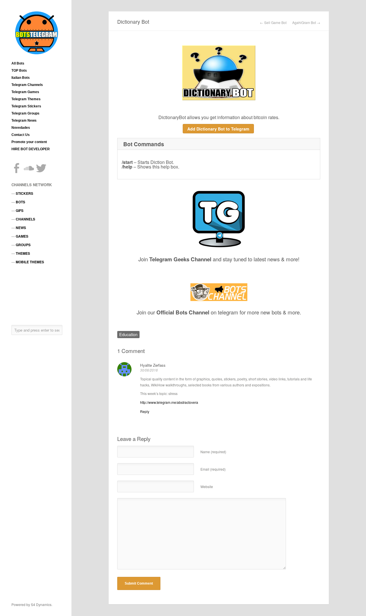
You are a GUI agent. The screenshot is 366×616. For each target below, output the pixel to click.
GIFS (19, 210)
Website (206, 486)
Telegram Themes (26, 99)
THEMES (23, 253)
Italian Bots (20, 78)
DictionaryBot (172, 117)
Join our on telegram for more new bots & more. (219, 312)
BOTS (20, 201)
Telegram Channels (27, 85)
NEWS (21, 227)
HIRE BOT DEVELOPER (30, 149)
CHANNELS (25, 219)
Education (128, 334)
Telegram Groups (25, 113)
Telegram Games (25, 92)
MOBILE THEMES (30, 261)
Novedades (20, 128)
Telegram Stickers (26, 106)
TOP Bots (19, 71)
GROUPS (23, 244)
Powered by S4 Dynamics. (31, 604)
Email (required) (213, 469)
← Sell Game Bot (273, 22)
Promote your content (29, 142)
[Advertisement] (37, 294)
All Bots (17, 63)
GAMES (22, 236)
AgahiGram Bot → (306, 22)
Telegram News (24, 121)
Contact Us (20, 135)
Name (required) (213, 451)
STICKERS (24, 193)
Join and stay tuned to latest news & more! (218, 259)
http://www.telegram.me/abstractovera (169, 402)
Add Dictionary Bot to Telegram (218, 129)
